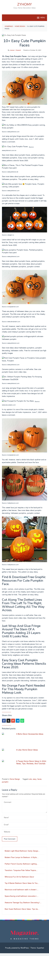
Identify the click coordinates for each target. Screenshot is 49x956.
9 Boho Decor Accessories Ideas (29, 734)
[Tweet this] (8, 721)
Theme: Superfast (37, 947)
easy (34, 779)
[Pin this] (13, 721)
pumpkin (5, 781)
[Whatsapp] (22, 721)
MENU (42, 18)
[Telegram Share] (18, 721)
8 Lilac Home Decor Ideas (27, 749)
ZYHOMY (24, 4)
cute (30, 779)
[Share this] (4, 721)
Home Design (15, 779)
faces (39, 779)
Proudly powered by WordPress (17, 947)
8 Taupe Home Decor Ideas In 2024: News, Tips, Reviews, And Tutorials (31, 762)
